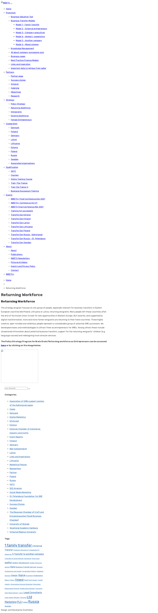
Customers (40, 571)
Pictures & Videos (19, 262)
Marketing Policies (18, 464)
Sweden (15, 159)
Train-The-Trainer (19, 183)
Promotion (11, 13)
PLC (19, 601)
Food (26, 580)
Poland (14, 151)
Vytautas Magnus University (23, 532)
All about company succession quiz (27, 52)
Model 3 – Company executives (30, 32)
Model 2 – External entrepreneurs (31, 28)
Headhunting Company (27, 588)
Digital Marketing (18, 417)
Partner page (17, 76)
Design (14, 575)
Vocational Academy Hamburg (24, 528)
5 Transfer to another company (28, 554)
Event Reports (16, 437)
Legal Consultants (33, 592)
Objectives (16, 92)
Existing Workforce (20, 116)
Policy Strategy (18, 104)
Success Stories (17, 504)
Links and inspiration (20, 64)
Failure (12, 580)
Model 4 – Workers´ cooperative (30, 36)
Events (9, 195)
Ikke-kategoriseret (18, 449)
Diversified (29, 575)
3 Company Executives (20, 550)
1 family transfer (18, 545)
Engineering (38, 575)
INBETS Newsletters (20, 258)
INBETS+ (10, 274)
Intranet (15, 84)
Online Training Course (21, 179)
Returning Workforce (20, 108)
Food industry (32, 580)
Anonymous (36, 558)
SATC (13, 171)
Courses (15, 175)
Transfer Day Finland (21, 219)
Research (15, 96)
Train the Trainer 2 (19, 187)
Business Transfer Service (26, 567)
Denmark (15, 128)
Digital (21, 575)
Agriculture (27, 558)
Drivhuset (14, 421)
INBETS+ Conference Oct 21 (24, 203)
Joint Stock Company (11, 593)
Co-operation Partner (29, 571)
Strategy (10, 100)
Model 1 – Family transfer (27, 25)
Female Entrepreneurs (21, 120)
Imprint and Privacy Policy (23, 266)
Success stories (18, 80)
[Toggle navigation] (11, 3)
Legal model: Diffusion (12, 597)
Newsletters (15, 468)
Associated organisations (23, 163)
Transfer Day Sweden (21, 242)
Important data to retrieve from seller (28, 68)
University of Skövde (19, 524)
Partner (13, 472)
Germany (15, 135)
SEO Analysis (16, 488)
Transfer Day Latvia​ (20, 223)
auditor (8, 562)
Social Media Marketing (20, 492)
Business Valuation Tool (22, 17)
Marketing (10, 601)
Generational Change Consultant (22, 584)
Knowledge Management (22, 48)
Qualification (12, 167)
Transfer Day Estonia (21, 215)
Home (8, 9)
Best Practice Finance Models (25, 60)
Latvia (14, 139)
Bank (12, 567)
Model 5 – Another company (29, 40)
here (3, 345)
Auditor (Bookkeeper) (20, 563)
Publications (16, 254)
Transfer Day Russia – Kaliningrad (26, 234)
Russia (14, 155)
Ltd (29, 597)
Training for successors (22, 211)
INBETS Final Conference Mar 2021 (27, 207)
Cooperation (11, 124)
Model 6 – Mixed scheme (27, 44)
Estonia (14, 147)
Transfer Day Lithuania (22, 227)
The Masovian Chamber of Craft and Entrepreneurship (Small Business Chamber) (27, 516)
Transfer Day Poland (20, 231)
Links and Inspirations (20, 457)
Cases (12, 409)
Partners (10, 72)
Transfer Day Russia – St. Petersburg (28, 238)
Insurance (39, 588)
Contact (15, 270)
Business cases (18, 56)
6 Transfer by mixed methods (14, 558)
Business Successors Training (25, 191)
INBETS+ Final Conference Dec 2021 (28, 199)
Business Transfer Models (23, 21)
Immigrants (16, 112)
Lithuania (15, 143)
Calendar (15, 88)
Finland (14, 131)
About (9, 246)
